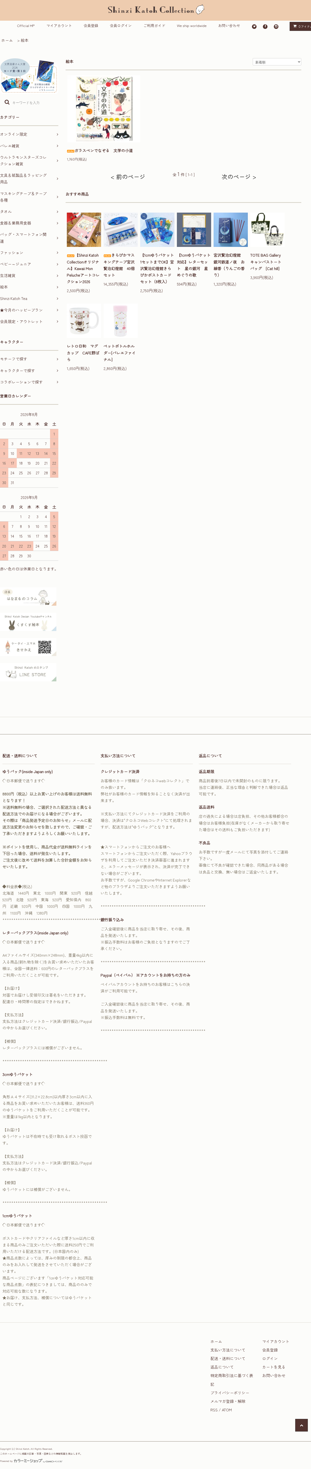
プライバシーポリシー (229, 1393)
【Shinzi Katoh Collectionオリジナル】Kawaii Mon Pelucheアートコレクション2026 (83, 268)
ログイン (270, 1358)
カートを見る (273, 1367)
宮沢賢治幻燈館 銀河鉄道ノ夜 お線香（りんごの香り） (229, 265)
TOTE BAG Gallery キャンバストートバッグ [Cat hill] (267, 261)
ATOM (227, 1410)
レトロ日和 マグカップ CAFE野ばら (83, 352)
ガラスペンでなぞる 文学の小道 (104, 150)
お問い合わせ (229, 25)
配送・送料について (227, 1358)
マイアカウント (59, 25)
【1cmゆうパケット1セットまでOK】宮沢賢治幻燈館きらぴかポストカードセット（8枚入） (157, 268)
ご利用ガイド (154, 25)
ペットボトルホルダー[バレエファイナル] (120, 352)
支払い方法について (227, 1350)
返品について (222, 1367)
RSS (214, 1410)
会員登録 (91, 25)
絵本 (24, 40)
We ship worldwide (192, 25)
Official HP (26, 25)
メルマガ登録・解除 (227, 1401)
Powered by (6, 1461)
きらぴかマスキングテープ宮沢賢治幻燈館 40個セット (119, 265)
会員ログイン (121, 25)
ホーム (7, 40)
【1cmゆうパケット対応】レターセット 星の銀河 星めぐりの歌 (194, 265)
